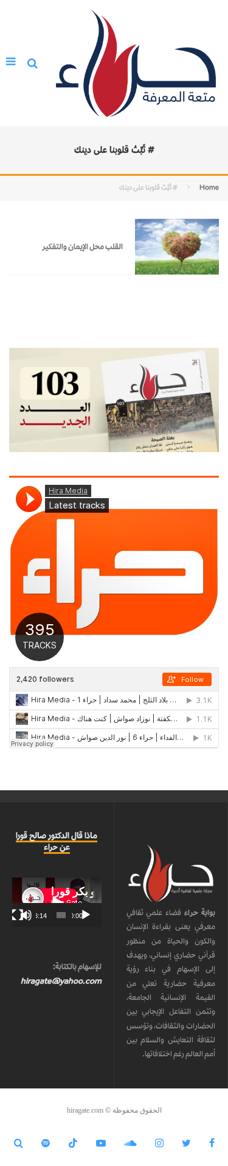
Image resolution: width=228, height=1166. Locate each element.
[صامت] (26, 915)
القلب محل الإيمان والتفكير (82, 246)
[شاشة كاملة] (18, 915)
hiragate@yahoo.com (61, 981)
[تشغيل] (86, 915)
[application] (57, 902)
